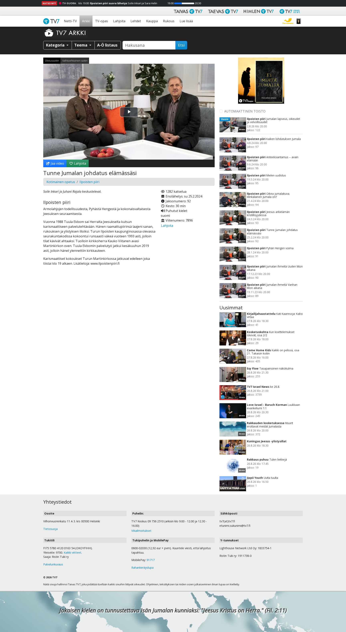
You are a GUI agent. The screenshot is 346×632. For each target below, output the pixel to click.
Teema (81, 45)
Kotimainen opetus (60, 182)
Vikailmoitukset (141, 531)
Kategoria (55, 45)
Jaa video (57, 163)
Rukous (168, 21)
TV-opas (101, 21)
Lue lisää (186, 21)
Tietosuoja (50, 529)
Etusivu (52, 21)
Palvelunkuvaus (53, 564)
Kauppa (152, 21)
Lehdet (136, 21)
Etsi (181, 45)
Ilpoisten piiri (89, 182)
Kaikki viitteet (72, 552)
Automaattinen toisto (245, 111)
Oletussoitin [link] (52, 60)
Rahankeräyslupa (142, 567)
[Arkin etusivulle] (65, 32)
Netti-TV (70, 21)
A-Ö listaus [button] (107, 45)
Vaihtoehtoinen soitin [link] (75, 60)
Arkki (86, 21)
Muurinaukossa (287, 21)
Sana (298, 21)
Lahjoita (119, 21)
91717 (151, 560)
